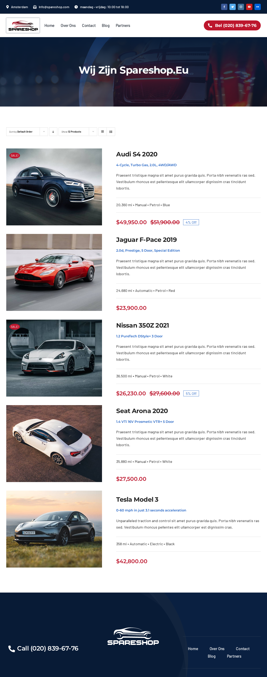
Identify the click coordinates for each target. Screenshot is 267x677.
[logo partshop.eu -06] (23, 20)
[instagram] (241, 7)
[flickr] (257, 7)
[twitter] (232, 7)
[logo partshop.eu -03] (133, 625)
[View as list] (111, 132)
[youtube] (249, 7)
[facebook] (224, 7)
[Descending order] (53, 131)
